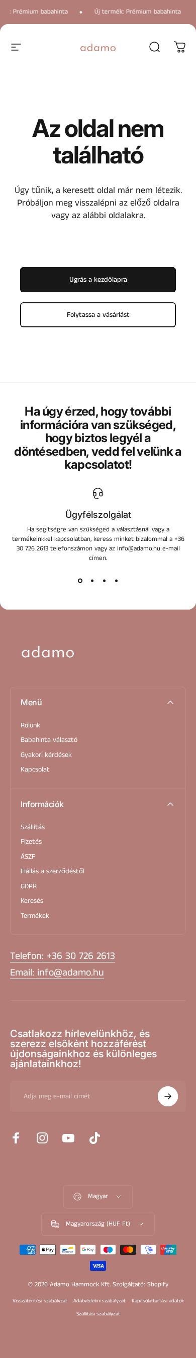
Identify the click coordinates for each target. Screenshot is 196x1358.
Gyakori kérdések (46, 755)
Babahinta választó (49, 740)
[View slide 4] (116, 581)
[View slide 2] (92, 581)
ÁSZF (28, 857)
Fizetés (31, 842)
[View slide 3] (104, 581)
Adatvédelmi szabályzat (99, 1300)
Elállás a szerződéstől (52, 871)
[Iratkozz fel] (168, 1096)
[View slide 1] (80, 581)
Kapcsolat (35, 769)
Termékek (35, 916)
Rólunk (30, 725)
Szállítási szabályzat (98, 1313)
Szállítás (33, 827)
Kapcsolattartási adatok (158, 1300)
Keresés (32, 901)
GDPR (29, 886)
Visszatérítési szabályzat (40, 1300)
